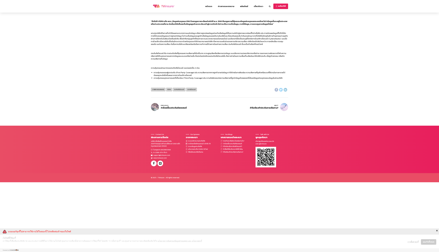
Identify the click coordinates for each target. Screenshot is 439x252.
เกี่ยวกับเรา (258, 6)
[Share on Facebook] (276, 90)
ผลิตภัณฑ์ (244, 6)
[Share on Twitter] (281, 90)
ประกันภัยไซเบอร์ (179, 89)
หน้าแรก (208, 6)
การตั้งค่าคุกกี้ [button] (413, 242)
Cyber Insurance (158, 89)
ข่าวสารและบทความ (226, 6)
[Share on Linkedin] (285, 90)
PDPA (169, 89)
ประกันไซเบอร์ (191, 89)
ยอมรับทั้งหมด (428, 242)
